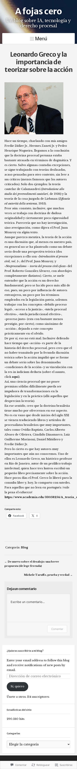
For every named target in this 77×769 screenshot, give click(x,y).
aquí (15, 376)
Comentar (57, 628)
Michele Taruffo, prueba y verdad (46, 574)
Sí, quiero (17, 686)
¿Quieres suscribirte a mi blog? (25, 650)
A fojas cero (38, 11)
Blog (24, 547)
